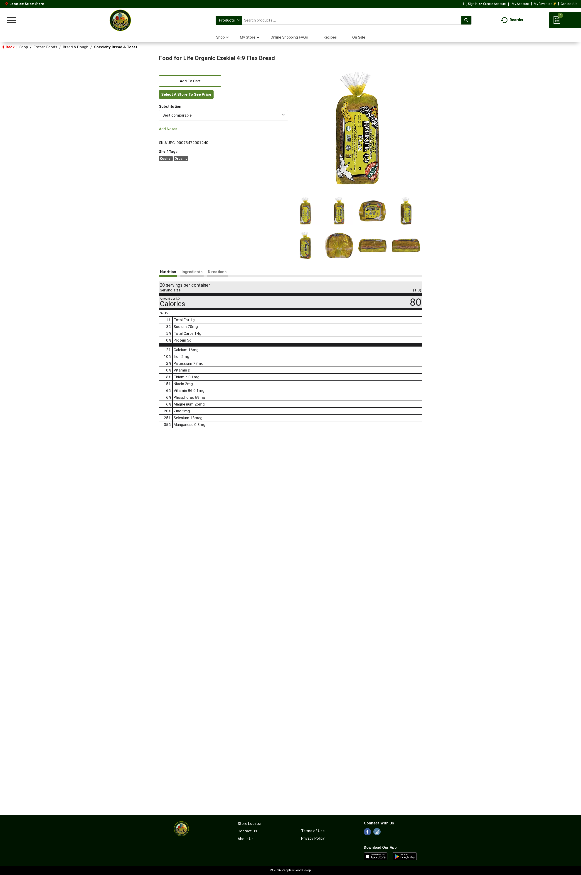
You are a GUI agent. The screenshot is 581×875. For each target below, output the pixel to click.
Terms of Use (313, 831)
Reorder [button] (517, 20)
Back (10, 47)
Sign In (473, 4)
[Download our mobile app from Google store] (405, 856)
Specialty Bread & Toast (115, 47)
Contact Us (569, 4)
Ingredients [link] (192, 271)
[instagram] (377, 833)
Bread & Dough (75, 47)
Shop (23, 47)
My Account (520, 4)
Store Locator (250, 823)
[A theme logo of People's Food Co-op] (120, 20)
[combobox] (229, 20)
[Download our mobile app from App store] (376, 856)
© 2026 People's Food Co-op (290, 870)
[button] (305, 211)
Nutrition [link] (168, 271)
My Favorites (543, 4)
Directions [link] (217, 271)
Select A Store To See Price (186, 94)
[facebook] (367, 833)
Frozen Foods (45, 47)
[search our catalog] (466, 20)
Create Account (494, 4)
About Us (246, 838)
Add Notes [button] (168, 129)
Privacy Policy (313, 838)
